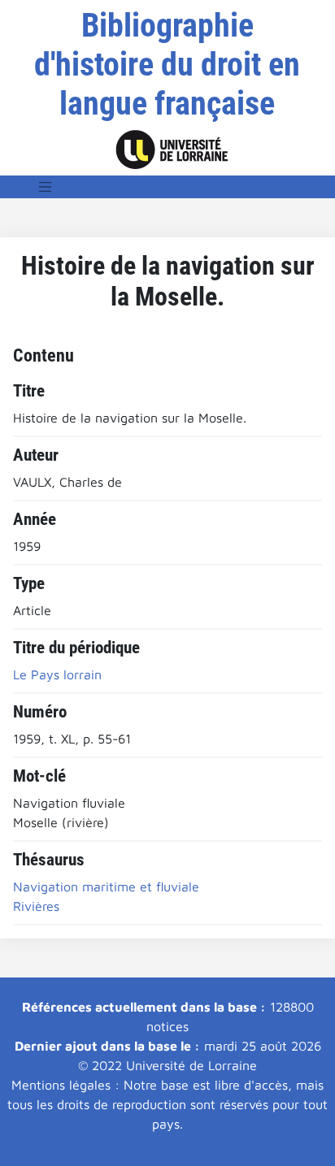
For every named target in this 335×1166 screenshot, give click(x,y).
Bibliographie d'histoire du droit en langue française (167, 65)
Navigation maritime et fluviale (106, 886)
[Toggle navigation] (45, 187)
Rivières (36, 906)
